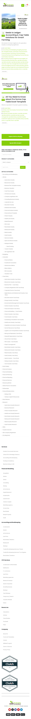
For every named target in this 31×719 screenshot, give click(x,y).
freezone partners (7, 382)
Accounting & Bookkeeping (10, 457)
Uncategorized (6, 434)
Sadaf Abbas (7, 48)
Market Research (9, 221)
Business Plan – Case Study (11, 284)
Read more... (4, 71)
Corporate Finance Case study (12, 289)
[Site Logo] (9, 5)
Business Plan (13, 60)
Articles (4, 110)
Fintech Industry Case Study (12, 313)
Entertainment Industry (10, 207)
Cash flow (4, 63)
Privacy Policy (6, 649)
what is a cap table (23, 69)
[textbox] (15, 162)
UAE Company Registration (9, 432)
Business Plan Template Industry (13, 185)
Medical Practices (7, 580)
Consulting (6, 482)
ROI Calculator (8, 270)
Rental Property (7, 514)
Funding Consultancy (8, 460)
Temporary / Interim (8, 596)
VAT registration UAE (9, 251)
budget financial (17, 58)
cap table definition (6, 115)
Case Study (15, 51)
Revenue (26, 67)
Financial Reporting (15, 55)
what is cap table (15, 120)
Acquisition (6, 472)
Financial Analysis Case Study (9, 53)
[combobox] (15, 162)
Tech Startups (6, 592)
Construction (6, 526)
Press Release (6, 399)
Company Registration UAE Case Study (14, 287)
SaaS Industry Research (11, 424)
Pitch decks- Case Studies (11, 341)
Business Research (9, 407)
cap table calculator (6, 62)
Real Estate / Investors (9, 555)
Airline (4, 479)
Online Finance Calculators (9, 385)
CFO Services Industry (10, 193)
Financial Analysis (23, 51)
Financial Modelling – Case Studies (13, 311)
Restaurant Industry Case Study (12, 349)
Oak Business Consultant (13, 705)
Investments (6, 495)
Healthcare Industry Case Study (12, 321)
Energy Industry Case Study (11, 299)
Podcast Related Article (8, 390)
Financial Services (24, 55)
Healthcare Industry (9, 218)
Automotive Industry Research (12, 404)
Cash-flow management (13, 63)
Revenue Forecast (6, 69)
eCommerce (6, 488)
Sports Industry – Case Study (12, 357)
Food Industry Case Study (8, 56)
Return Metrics (8, 267)
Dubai (4, 602)
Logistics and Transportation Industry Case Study (17, 330)
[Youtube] (9, 709)
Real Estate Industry (9, 226)
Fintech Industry (8, 215)
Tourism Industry (9, 248)
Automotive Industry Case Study (13, 278)
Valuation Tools (8, 273)
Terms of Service (7, 646)
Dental (5, 529)
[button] (22, 5)
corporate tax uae (9, 201)
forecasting (21, 65)
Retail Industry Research (11, 421)
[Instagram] (12, 709)
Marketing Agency (8, 504)
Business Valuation (9, 187)
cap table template (21, 117)
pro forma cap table (15, 118)
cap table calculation (22, 60)
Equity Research (7, 491)
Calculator (5, 256)
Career (5, 639)
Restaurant (6, 542)
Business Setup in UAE (8, 463)
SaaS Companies (7, 583)
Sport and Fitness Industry (11, 240)
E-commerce (6, 570)
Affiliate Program (7, 643)
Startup (5, 485)
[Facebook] (15, 709)
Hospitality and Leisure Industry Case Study (15, 324)
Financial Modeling (20, 53)
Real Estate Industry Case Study (12, 346)
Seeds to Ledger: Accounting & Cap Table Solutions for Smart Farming (15, 36)
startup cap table (14, 69)
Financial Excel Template (22, 110)
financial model (15, 65)
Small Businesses (7, 586)
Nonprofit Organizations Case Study (13, 335)
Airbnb (5, 476)
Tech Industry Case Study (11, 363)
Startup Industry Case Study (12, 360)
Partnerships (6, 388)
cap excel (5, 113)
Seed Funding (10, 245)
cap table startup (24, 62)
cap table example (15, 62)
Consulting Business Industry (12, 198)
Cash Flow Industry (11, 110)
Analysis (11, 58)
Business (8, 60)
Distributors (6, 567)
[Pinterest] (18, 709)
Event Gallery (6, 365)
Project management (10, 344)
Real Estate (6, 511)
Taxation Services (7, 429)
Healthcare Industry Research (12, 413)
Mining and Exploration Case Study (13, 333)
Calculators (6, 611)
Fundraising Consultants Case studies (14, 319)
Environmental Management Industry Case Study (17, 302)
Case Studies (6, 618)
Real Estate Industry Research (12, 415)
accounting (5, 58)
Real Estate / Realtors (8, 539)
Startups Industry (6, 111)
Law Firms (5, 536)
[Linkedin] (21, 709)
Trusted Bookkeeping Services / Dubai (13, 548)
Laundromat (6, 498)
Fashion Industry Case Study (12, 305)
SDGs (4, 426)
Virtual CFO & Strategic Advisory (11, 454)
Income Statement (19, 67)
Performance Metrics (10, 265)
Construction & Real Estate (10, 564)
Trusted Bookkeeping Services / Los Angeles (14, 552)
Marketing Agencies (8, 577)
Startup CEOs (8, 393)
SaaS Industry (8, 234)
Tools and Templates (8, 636)
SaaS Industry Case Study (11, 355)
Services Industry (9, 237)
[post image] (15, 21)
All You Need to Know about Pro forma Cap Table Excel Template (16, 99)
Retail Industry (8, 231)
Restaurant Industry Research (12, 418)
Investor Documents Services (10, 451)
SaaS (4, 517)
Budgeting (19, 49)
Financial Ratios (9, 259)
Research (5, 401)
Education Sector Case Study (12, 297)
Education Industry (9, 204)
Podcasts (5, 621)
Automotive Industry (10, 179)
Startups (5, 545)
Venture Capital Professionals (12, 396)
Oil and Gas (6, 507)
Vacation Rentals (7, 599)
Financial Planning (6, 55)
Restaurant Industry (9, 229)
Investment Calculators (10, 262)
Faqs (4, 624)
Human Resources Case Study (12, 327)
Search (27, 154)
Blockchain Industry (9, 182)
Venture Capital (7, 501)
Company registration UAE (11, 196)
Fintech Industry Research (11, 410)
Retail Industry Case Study (11, 352)
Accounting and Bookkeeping (10, 49)
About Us (5, 633)
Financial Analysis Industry (11, 209)
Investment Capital (6, 118)
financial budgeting (6, 65)
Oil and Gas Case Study (11, 338)
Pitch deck (7, 223)
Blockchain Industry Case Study (12, 281)
